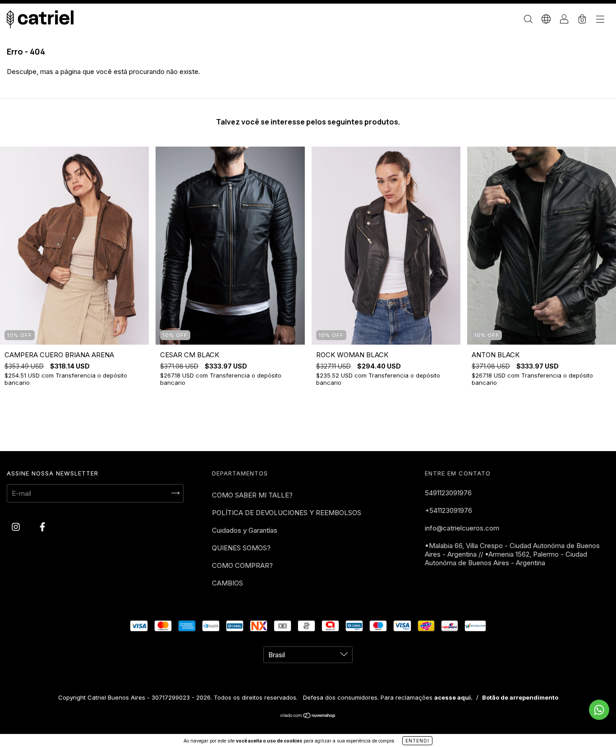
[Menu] (600, 20)
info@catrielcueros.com (462, 528)
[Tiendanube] (308, 716)
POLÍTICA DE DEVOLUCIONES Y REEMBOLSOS (286, 512)
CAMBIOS (227, 583)
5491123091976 (448, 493)
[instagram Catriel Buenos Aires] (17, 526)
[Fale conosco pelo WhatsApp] (599, 710)
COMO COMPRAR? (242, 565)
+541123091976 (448, 510)
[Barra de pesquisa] (528, 20)
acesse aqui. (453, 697)
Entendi (417, 740)
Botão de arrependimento (520, 697)
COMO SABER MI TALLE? (252, 495)
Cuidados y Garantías (244, 530)
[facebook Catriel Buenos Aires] (42, 526)
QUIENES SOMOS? (241, 548)
